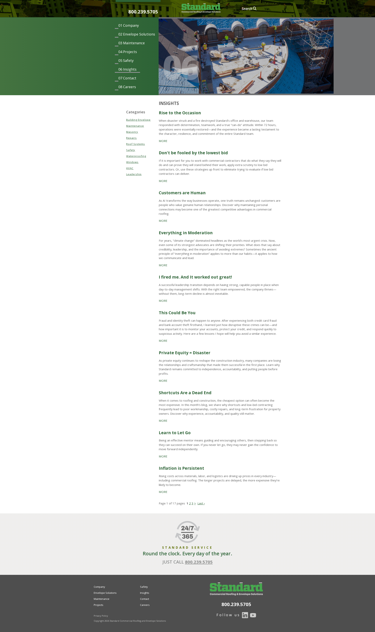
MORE (163, 141)
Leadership (134, 174)
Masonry (132, 132)
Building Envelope (138, 120)
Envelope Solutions (139, 34)
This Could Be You (177, 312)
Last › (201, 503)
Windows (132, 162)
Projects (130, 51)
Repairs (131, 138)
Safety (128, 60)
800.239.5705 (143, 11)
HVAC (129, 168)
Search (247, 8)
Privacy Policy (101, 615)
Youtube (253, 615)
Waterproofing (136, 156)
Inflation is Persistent (181, 468)
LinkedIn (245, 615)
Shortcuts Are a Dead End (185, 392)
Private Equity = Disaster (184, 352)
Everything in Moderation (186, 232)
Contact (129, 78)
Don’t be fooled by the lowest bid (193, 152)
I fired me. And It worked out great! (195, 277)
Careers (129, 86)
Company (131, 25)
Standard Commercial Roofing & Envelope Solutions (201, 8)
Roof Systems (135, 144)
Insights (130, 69)
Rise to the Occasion (180, 112)
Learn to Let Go (175, 432)
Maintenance (134, 43)
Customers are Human (182, 192)
